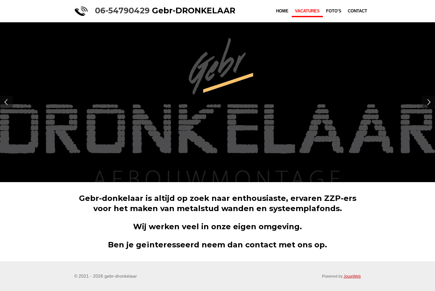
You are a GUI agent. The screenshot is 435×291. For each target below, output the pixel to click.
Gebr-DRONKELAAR (165, 10)
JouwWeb (352, 276)
